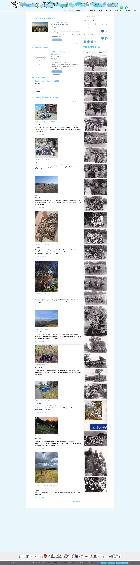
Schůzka (56, 59)
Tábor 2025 (39, 436)
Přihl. (135, 10)
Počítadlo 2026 (103, 10)
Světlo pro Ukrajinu (42, 244)
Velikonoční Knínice (42, 159)
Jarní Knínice (39, 195)
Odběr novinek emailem (89, 16)
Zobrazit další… (77, 501)
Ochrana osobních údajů (122, 562)
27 (106, 38)
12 (102, 31)
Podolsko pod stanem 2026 (45, 122)
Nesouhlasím (111, 562)
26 (102, 38)
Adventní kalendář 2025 (43, 293)
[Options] (104, 52)
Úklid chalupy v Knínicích (44, 400)
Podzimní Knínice (41, 365)
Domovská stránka (67, 10)
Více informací (57, 40)
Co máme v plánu (80, 10)
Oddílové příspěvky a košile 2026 (47, 81)
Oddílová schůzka (58, 52)
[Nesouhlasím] (138, 563)
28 (85, 42)
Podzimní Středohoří (42, 329)
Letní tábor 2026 (92, 10)
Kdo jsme (127, 10)
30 (92, 42)
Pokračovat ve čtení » (41, 134)
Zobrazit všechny (76, 101)
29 (88, 42)
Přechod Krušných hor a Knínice (46, 485)
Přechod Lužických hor (60, 22)
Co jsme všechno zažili (116, 10)
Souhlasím (103, 562)
